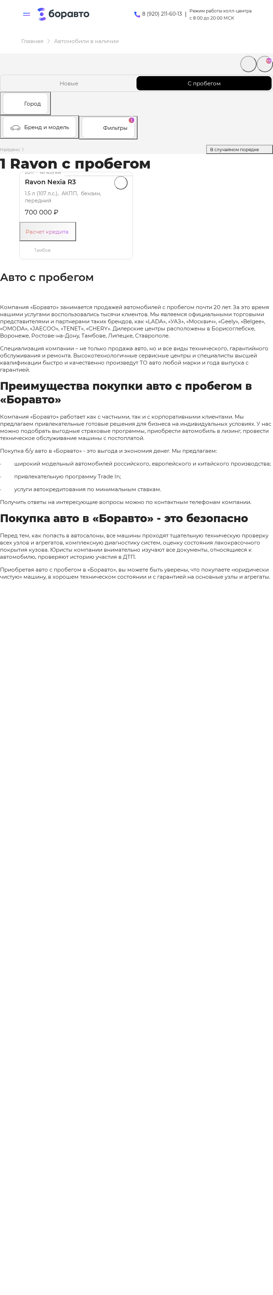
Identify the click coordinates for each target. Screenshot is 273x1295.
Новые (69, 83)
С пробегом (204, 83)
